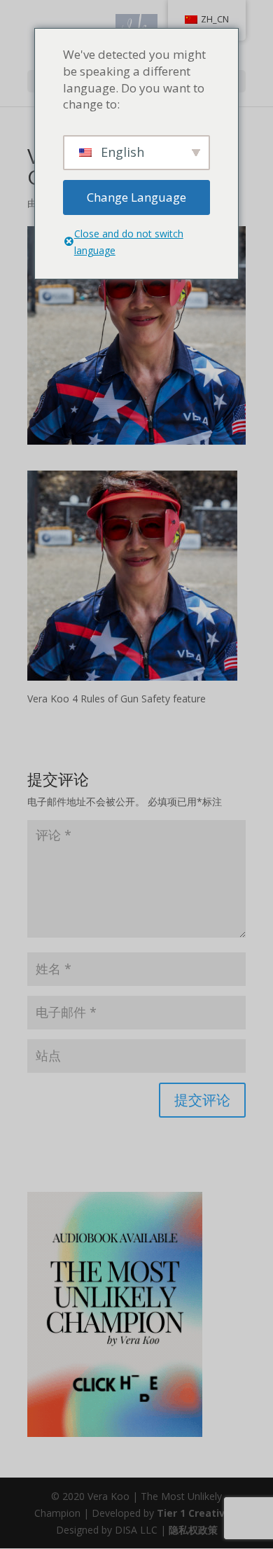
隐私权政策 (193, 1529)
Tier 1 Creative (194, 1513)
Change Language (136, 197)
